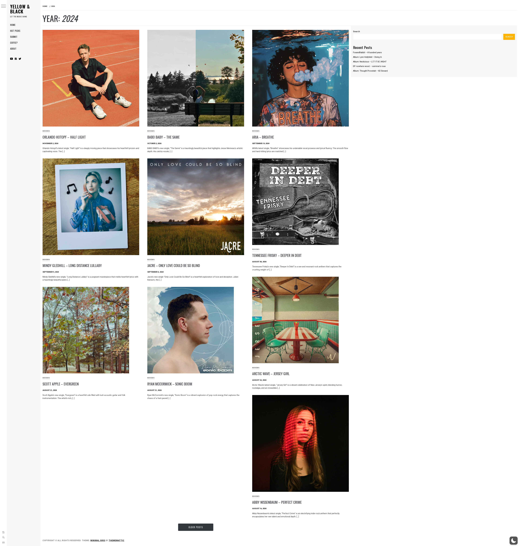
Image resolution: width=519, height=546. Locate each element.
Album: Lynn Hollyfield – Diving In (367, 57)
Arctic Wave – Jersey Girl (271, 373)
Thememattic (116, 540)
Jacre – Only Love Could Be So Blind (173, 265)
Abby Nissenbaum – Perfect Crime (277, 502)
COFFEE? (14, 42)
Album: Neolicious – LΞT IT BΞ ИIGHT (370, 61)
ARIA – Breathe (263, 137)
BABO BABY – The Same (163, 137)
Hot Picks (15, 30)
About (13, 48)
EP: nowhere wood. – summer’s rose (369, 66)
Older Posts (196, 527)
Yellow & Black (20, 9)
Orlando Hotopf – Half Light (64, 137)
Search (356, 31)
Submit (13, 36)
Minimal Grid (97, 540)
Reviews (46, 131)
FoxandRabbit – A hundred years (367, 52)
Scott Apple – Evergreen (61, 383)
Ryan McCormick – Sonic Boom (169, 383)
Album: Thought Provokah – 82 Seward (370, 71)
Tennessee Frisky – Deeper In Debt (277, 255)
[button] (514, 541)
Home (12, 24)
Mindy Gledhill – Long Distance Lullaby (72, 265)
